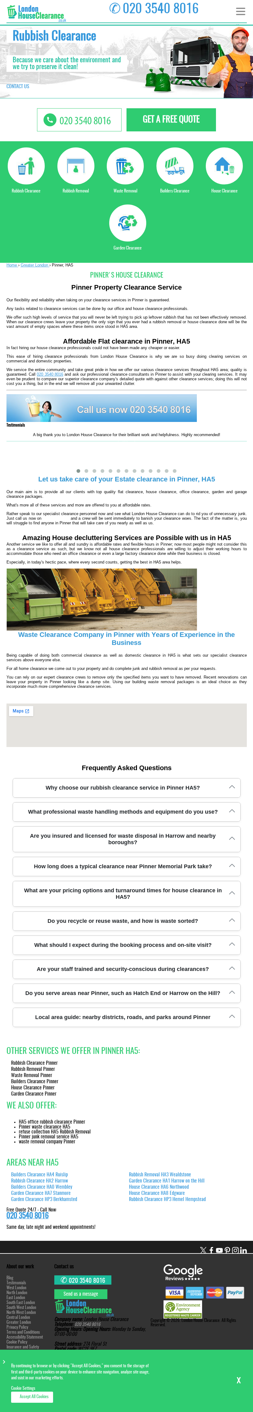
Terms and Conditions (23, 1332)
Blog (9, 1278)
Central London (18, 1317)
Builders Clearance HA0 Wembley (41, 1187)
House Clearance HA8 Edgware (157, 1193)
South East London (20, 1303)
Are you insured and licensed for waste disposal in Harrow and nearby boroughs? (123, 839)
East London (15, 1298)
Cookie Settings (23, 1388)
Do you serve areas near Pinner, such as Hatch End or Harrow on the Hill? (122, 993)
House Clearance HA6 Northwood (159, 1187)
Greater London (18, 1322)
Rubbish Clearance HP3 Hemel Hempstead (167, 1199)
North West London (21, 1313)
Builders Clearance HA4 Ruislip (39, 1174)
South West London (21, 1308)
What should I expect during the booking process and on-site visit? (123, 945)
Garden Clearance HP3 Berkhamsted (44, 1199)
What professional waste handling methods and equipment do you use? (123, 812)
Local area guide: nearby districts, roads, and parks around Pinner (122, 1017)
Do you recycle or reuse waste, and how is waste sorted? (123, 921)
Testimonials (16, 1283)
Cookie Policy (16, 1342)
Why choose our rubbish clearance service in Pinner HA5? (123, 788)
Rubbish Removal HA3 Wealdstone (160, 1174)
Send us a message (81, 1294)
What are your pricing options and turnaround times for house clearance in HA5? (123, 893)
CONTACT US (17, 86)
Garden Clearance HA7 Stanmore (41, 1193)
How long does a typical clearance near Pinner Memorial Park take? (123, 866)
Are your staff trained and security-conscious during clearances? (123, 969)
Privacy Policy (17, 1327)
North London (16, 1293)
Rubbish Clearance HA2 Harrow (39, 1181)
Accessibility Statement (24, 1337)
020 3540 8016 (50, 374)
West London (16, 1288)
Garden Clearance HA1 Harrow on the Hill (167, 1181)
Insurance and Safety (22, 1347)
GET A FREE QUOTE (171, 120)
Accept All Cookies (34, 1397)
